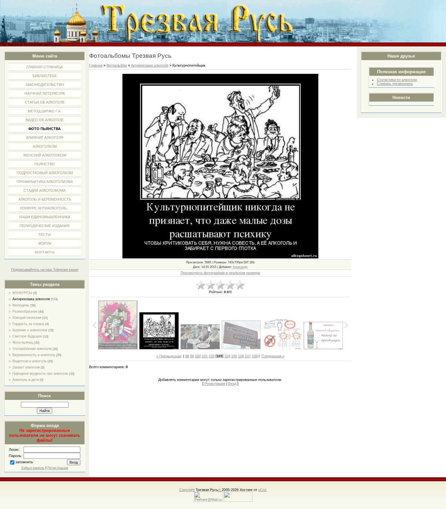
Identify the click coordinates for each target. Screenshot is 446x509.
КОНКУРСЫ (22, 293)
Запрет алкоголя (26, 367)
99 (192, 356)
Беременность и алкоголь (33, 355)
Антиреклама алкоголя (31, 299)
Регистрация (57, 468)
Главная (96, 65)
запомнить (24, 462)
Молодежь (20, 305)
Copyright (187, 490)
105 (234, 356)
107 (248, 356)
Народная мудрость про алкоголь (40, 373)
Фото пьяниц (22, 342)
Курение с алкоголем (29, 330)
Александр (240, 267)
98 (187, 356)
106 (241, 356)
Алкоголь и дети (25, 380)
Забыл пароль (32, 468)
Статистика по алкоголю (397, 80)
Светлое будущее (27, 336)
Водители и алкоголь (29, 361)
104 (227, 356)
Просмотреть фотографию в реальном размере (220, 273)
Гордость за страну (28, 324)
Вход (232, 384)
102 (212, 356)
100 (198, 356)
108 (255, 356)
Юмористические (26, 318)
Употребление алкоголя (32, 349)
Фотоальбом (116, 65)
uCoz (262, 490)
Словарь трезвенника (395, 84)
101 (205, 356)
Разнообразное (25, 311)
